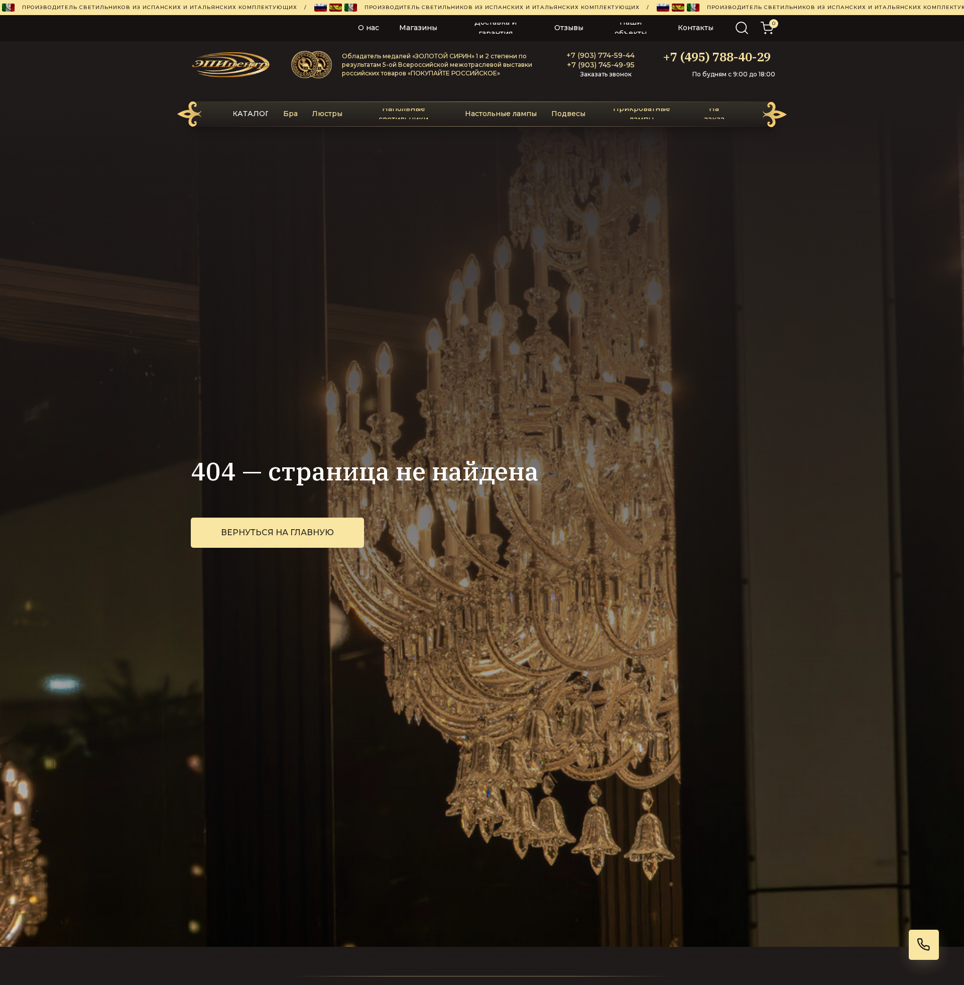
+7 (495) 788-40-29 (717, 57)
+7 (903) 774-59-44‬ (600, 55)
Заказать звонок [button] (606, 74)
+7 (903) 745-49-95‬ (601, 64)
